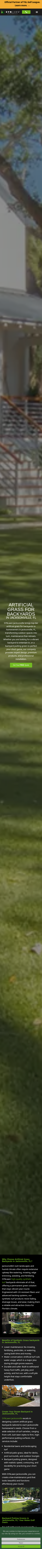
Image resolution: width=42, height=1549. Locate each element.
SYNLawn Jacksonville (12, 1418)
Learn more (21, 5)
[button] (36, 12)
